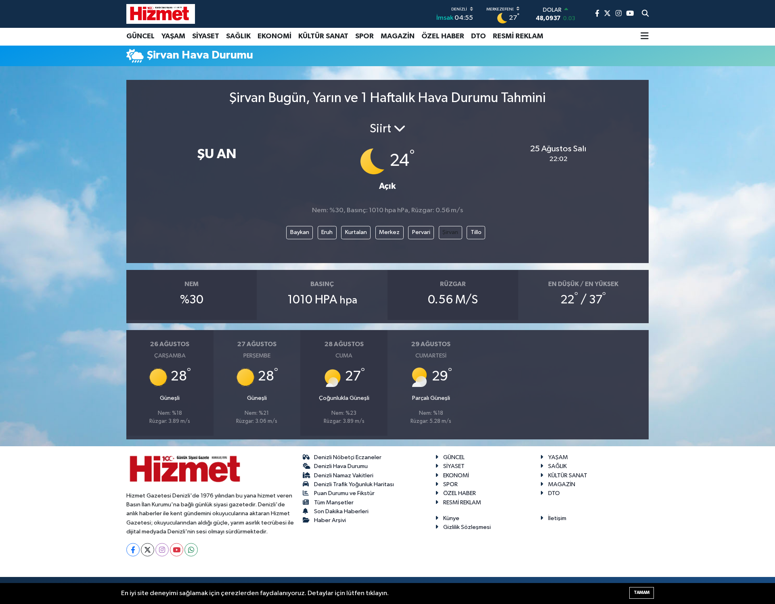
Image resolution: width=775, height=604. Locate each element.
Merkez (389, 232)
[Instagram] (162, 549)
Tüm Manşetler (334, 503)
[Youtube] (176, 549)
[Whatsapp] (191, 549)
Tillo (476, 232)
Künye (451, 518)
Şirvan (450, 232)
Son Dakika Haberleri (341, 511)
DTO (478, 36)
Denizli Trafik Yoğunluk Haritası (354, 484)
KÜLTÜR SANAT (323, 36)
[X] (147, 549)
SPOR (364, 36)
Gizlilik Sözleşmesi (467, 527)
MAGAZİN (398, 36)
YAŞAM (173, 36)
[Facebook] (133, 549)
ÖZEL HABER (442, 36)
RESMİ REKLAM (518, 36)
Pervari (421, 232)
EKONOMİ (274, 36)
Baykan (299, 232)
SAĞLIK (238, 36)
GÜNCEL (140, 36)
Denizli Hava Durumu (341, 466)
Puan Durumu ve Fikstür (344, 493)
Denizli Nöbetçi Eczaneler (347, 457)
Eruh (327, 232)
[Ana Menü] (645, 37)
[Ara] (645, 14)
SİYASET (205, 36)
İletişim (557, 518)
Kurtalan (356, 232)
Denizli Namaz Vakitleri (343, 475)
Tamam (641, 592)
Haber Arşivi (330, 520)
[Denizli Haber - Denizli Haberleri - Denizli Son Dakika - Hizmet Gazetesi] (160, 14)
